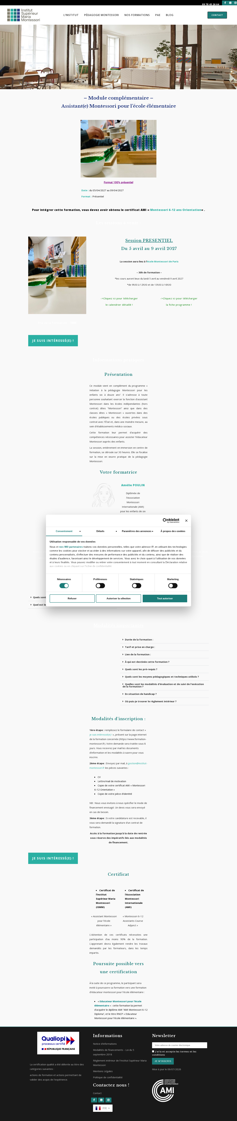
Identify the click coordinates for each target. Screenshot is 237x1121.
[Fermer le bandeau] (186, 520)
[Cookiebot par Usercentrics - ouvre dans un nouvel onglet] (165, 520)
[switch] (100, 585)
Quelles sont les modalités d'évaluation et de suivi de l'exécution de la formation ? (163, 685)
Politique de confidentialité (108, 1077)
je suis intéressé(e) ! (100, 734)
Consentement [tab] (64, 531)
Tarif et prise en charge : (140, 647)
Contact (217, 15)
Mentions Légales (103, 1071)
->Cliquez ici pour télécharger (119, 298)
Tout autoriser (165, 598)
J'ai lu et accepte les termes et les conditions (174, 1053)
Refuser (72, 598)
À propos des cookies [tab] (173, 531)
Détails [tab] (100, 531)
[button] (164, 639)
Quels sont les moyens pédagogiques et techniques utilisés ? (162, 676)
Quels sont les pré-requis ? (141, 669)
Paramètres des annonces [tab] (136, 531)
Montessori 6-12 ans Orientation (175, 210)
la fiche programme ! (179, 304)
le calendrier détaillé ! (119, 304)
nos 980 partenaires (71, 546)
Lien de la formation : (138, 654)
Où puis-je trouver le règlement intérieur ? (151, 701)
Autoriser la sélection (119, 598)
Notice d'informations (105, 1043)
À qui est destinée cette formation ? (147, 661)
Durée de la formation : (139, 639)
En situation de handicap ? (141, 693)
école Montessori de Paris (162, 261)
